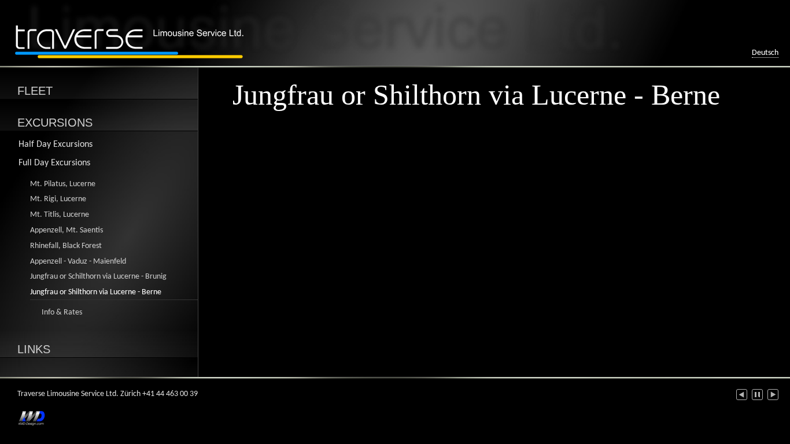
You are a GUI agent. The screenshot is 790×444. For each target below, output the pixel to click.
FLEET (35, 90)
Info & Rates (62, 312)
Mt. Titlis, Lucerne (59, 214)
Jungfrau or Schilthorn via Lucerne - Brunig (98, 276)
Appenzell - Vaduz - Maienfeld (78, 261)
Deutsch (765, 53)
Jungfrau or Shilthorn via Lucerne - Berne (95, 292)
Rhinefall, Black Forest (66, 246)
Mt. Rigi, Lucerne (58, 199)
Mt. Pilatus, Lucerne (62, 184)
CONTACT (44, 381)
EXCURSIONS (55, 122)
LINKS (33, 349)
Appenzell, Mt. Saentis (66, 230)
